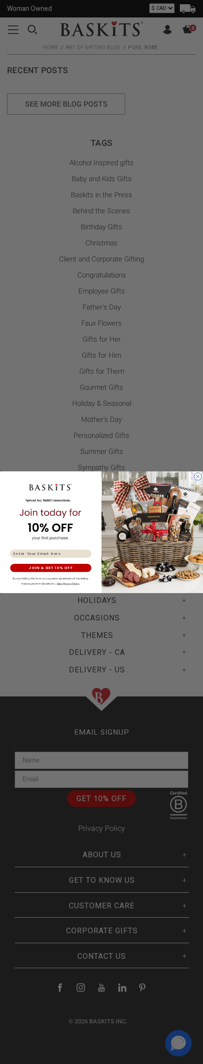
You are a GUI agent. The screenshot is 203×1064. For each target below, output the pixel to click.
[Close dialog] (198, 476)
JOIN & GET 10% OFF (50, 567)
